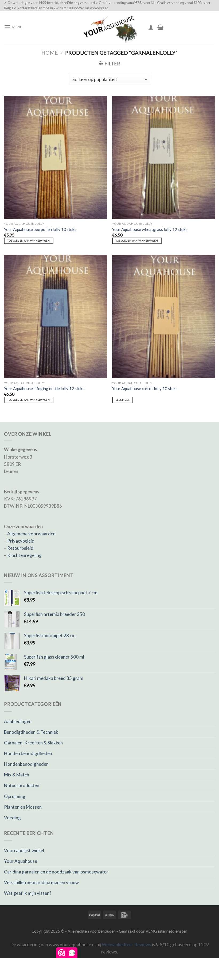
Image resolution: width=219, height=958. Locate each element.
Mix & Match (16, 774)
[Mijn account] (151, 27)
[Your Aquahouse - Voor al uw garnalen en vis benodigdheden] (109, 27)
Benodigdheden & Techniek (31, 732)
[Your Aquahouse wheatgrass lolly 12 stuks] (163, 157)
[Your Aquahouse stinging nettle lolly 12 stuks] (55, 316)
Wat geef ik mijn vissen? (27, 893)
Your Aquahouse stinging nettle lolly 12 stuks (44, 388)
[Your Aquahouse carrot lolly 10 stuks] (163, 316)
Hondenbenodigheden (26, 764)
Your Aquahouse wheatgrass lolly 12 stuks (149, 229)
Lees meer (123, 399)
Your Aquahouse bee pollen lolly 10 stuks (40, 229)
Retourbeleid (20, 548)
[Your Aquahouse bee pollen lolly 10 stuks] (55, 157)
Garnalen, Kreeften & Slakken (33, 742)
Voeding (12, 817)
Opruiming (14, 796)
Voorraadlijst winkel (24, 850)
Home (49, 53)
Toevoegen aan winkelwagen (28, 240)
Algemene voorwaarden (31, 533)
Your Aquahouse (20, 861)
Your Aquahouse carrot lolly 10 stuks (145, 388)
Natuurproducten (21, 785)
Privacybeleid (20, 541)
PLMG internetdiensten (166, 931)
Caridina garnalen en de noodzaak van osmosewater (56, 872)
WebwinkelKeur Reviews (126, 944)
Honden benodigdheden (28, 753)
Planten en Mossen (23, 807)
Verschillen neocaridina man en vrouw (41, 882)
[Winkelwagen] (160, 27)
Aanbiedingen (18, 721)
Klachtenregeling (24, 555)
